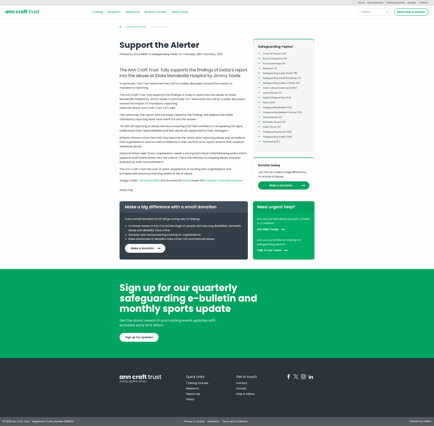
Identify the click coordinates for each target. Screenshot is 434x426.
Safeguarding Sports (274, 131)
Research (113, 12)
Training (97, 12)
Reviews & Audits (155, 12)
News (266, 102)
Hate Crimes (270, 126)
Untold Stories (270, 92)
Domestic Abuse (272, 122)
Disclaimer (213, 421)
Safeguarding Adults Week (277, 73)
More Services (375, 2)
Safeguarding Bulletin (275, 107)
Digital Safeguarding (274, 97)
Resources (133, 12)
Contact (423, 2)
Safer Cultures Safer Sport (277, 88)
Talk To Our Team (269, 250)
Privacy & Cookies (194, 421)
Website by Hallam (420, 421)
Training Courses (395, 2)
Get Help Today (268, 229)
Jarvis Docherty (149, 180)
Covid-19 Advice (272, 53)
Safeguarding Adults (274, 136)
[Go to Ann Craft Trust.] (120, 26)
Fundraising (269, 141)
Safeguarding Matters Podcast (280, 112)
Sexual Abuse (270, 117)
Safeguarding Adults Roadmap (280, 78)
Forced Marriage (272, 63)
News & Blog (180, 12)
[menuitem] (97, 12)
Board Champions (273, 58)
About (361, 2)
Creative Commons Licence (223, 180)
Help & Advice (245, 394)
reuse (186, 180)
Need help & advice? (411, 12)
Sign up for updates (139, 337)
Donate (412, 2)
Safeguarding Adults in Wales (279, 83)
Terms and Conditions (234, 421)
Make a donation (281, 185)
